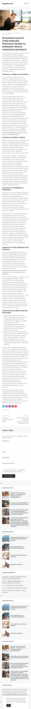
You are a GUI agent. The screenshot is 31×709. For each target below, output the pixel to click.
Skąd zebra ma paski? (16, 564)
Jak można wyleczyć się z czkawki (14, 585)
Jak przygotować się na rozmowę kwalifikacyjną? (17, 547)
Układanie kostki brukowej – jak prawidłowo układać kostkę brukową (19, 539)
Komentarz (5, 441)
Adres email (6, 457)
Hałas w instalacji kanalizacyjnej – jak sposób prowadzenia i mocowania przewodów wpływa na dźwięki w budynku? (19, 512)
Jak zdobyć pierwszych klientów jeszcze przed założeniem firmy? (19, 503)
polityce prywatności (21, 701)
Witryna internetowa (8, 463)
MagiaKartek (7, 3)
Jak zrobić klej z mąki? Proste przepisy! (18, 555)
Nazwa (4, 452)
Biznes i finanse (5, 34)
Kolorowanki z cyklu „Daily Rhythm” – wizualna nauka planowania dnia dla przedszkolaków (17, 495)
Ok (8, 705)
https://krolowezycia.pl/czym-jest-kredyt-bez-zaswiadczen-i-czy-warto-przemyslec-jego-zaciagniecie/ (14, 272)
